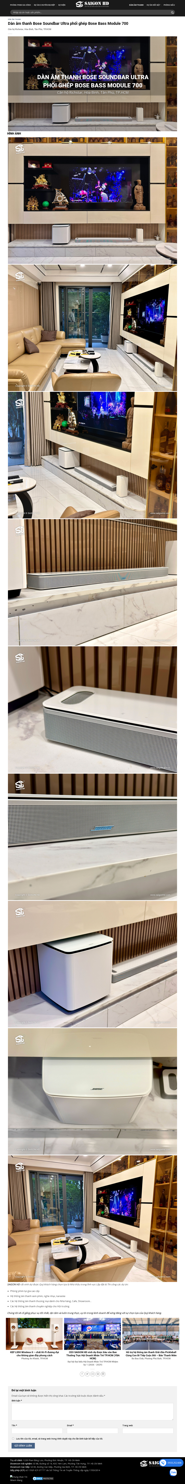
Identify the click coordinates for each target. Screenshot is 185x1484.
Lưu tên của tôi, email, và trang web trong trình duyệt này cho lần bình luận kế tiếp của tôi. (59, 1438)
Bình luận (17, 1400)
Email (70, 1425)
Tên (14, 1425)
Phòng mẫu (169, 5)
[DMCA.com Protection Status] (43, 1478)
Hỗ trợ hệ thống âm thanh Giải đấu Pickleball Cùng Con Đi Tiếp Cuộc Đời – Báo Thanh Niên (151, 1355)
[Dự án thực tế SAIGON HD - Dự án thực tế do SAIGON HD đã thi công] (92, 4)
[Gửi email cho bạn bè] (92, 1374)
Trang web (127, 1425)
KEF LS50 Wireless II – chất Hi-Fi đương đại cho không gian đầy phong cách (34, 1355)
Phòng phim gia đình (20, 5)
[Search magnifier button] (172, 12)
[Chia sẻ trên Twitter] (87, 1374)
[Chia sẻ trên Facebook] (82, 1374)
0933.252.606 (175, 1462)
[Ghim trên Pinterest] (97, 1374)
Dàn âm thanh (136, 5)
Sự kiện (61, 5)
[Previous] (6, 1342)
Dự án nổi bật (153, 5)
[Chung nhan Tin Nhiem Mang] (21, 1478)
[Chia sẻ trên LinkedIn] (103, 1374)
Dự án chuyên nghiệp (44, 5)
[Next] (178, 1342)
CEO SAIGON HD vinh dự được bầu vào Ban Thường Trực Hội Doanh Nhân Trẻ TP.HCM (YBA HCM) (92, 1358)
